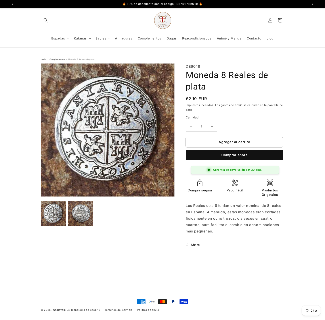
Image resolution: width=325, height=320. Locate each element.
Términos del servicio (119, 309)
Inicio (43, 59)
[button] (46, 20)
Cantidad (192, 117)
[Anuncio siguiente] (312, 4)
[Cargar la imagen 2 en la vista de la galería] (80, 213)
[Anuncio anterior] (12, 4)
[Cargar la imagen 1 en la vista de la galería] (53, 213)
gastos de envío (232, 105)
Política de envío (148, 309)
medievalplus (61, 309)
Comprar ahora (234, 155)
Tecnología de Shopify (85, 309)
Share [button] (195, 245)
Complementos (57, 59)
